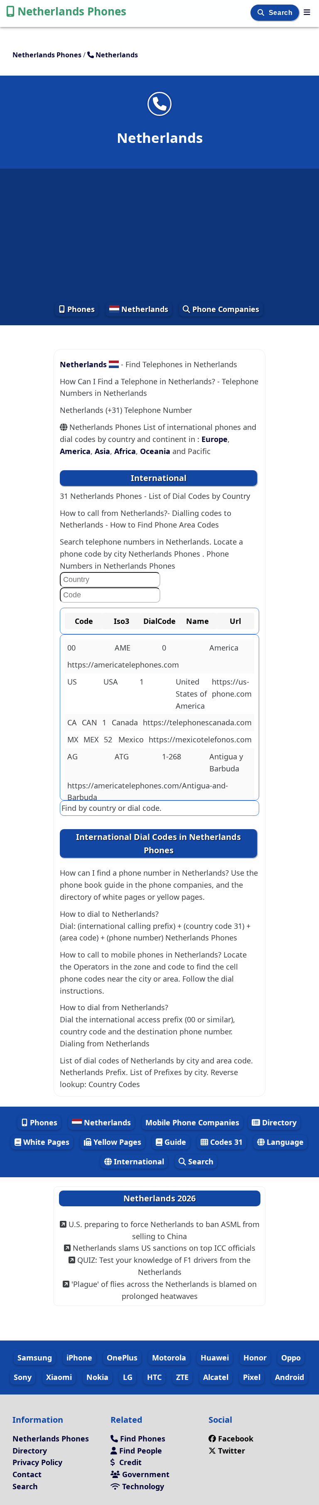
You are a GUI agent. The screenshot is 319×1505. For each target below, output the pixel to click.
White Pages (45, 1142)
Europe (214, 439)
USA (110, 682)
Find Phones (141, 1439)
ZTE (182, 1377)
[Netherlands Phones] (307, 12)
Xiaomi (59, 1377)
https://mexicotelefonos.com (200, 739)
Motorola (169, 1358)
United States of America (191, 694)
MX (73, 739)
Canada (125, 722)
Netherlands (143, 309)
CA (72, 722)
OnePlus (122, 1358)
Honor (255, 1358)
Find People (139, 1451)
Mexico (131, 739)
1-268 (171, 756)
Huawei (215, 1358)
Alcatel (215, 1377)
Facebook (235, 1439)
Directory (278, 1122)
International (138, 1161)
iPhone (79, 1358)
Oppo (291, 1358)
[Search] (262, 12)
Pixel (251, 1377)
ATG (122, 756)
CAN (89, 722)
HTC (154, 1377)
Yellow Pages (116, 1142)
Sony (23, 1377)
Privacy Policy (37, 1462)
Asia (102, 451)
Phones (80, 309)
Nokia (97, 1377)
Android (289, 1377)
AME (122, 648)
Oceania (155, 451)
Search (281, 12)
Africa (125, 451)
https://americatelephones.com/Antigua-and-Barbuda (147, 792)
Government (144, 1474)
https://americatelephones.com (123, 665)
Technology (142, 1486)
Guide (174, 1142)
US (72, 682)
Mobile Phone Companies (192, 1122)
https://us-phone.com (232, 688)
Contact (27, 1474)
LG (128, 1377)
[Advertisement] (159, 235)
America (75, 451)
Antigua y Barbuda (226, 762)
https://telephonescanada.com (197, 722)
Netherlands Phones (71, 11)
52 (108, 739)
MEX (91, 739)
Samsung (34, 1358)
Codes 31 (225, 1142)
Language (284, 1142)
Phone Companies (224, 309)
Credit (129, 1462)
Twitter (231, 1451)
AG (72, 756)
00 (71, 648)
